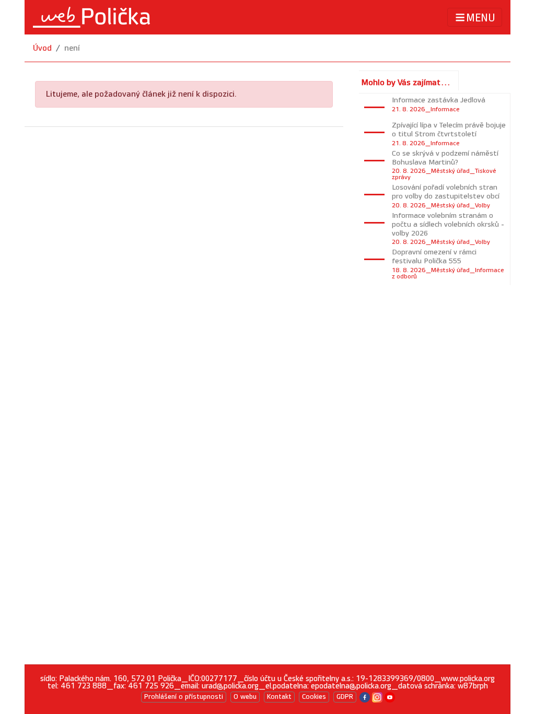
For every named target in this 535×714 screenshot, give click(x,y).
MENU (480, 17)
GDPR (344, 697)
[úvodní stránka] (91, 17)
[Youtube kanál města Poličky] (390, 696)
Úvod (42, 48)
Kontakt (279, 697)
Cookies (314, 697)
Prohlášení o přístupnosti (183, 697)
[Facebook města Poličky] (364, 696)
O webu (245, 697)
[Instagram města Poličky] (377, 696)
